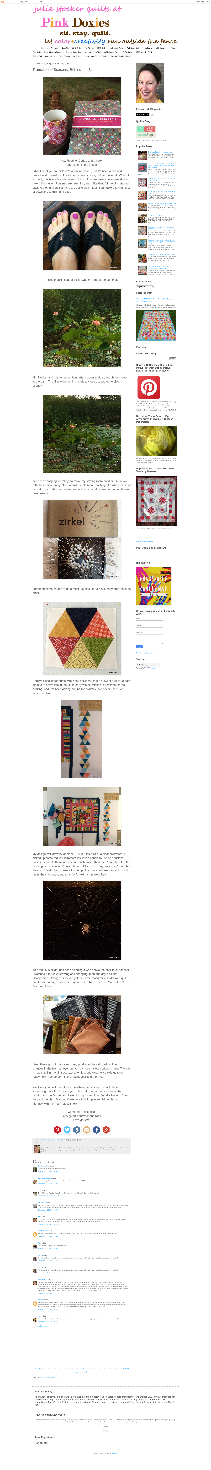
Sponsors (88, 52)
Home (35, 48)
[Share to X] (76, 1140)
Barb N (40, 1255)
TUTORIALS (127, 52)
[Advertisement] (81, 1347)
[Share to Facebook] (78, 1140)
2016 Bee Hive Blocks (144, 52)
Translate (152, 668)
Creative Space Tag (73, 52)
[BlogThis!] (73, 1140)
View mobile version (81, 1372)
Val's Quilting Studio (45, 1178)
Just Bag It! (148, 48)
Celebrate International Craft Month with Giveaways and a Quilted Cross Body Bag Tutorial (162, 242)
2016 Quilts (76, 48)
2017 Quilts (89, 48)
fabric (39, 1143)
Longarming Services (49, 48)
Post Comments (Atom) (49, 1377)
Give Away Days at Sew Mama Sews (160, 152)
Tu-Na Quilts (42, 1279)
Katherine (41, 1300)
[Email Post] (67, 1140)
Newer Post (37, 1368)
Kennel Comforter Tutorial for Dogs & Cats (162, 203)
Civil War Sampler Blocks (120, 56)
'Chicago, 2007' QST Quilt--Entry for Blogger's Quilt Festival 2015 (159, 267)
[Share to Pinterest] (80, 1140)
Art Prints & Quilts (116, 48)
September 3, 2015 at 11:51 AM (48, 1196)
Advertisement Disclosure (144, 542)
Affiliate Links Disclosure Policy (107, 52)
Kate (39, 1316)
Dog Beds (37, 52)
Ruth (39, 1243)
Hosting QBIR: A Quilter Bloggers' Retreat (161, 255)
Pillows (173, 48)
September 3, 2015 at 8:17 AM (48, 1184)
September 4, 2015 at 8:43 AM (48, 1248)
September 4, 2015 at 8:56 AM (48, 1261)
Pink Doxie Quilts (133, 48)
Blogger (114, 1453)
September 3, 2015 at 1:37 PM (48, 1210)
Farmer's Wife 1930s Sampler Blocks (92, 56)
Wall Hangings (161, 48)
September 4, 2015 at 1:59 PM (48, 1309)
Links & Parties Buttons (53, 52)
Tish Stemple (42, 1202)
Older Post (126, 1368)
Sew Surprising (43, 1231)
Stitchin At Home (44, 1166)
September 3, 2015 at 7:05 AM (48, 1171)
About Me (65, 48)
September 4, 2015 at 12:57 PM (48, 1293)
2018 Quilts (101, 48)
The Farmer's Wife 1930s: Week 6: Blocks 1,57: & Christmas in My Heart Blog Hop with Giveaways (161, 165)
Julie (39, 1217)
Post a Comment (41, 1326)
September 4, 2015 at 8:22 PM (48, 1322)
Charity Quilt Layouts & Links (44, 56)
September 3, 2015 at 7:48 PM (48, 1224)
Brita (39, 1190)
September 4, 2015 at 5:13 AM (48, 1236)
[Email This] (71, 1140)
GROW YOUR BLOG (155, 215)
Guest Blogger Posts (67, 56)
